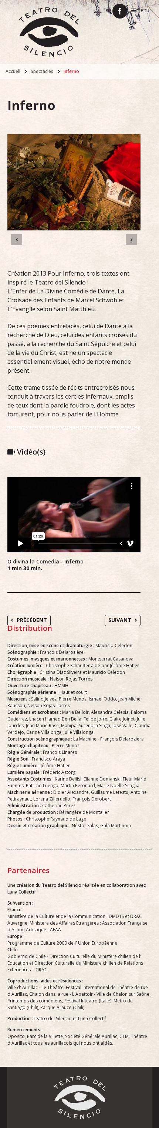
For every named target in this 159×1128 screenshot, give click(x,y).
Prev (16, 239)
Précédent (32, 619)
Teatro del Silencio (48, 32)
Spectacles (42, 71)
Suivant (119, 619)
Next (131, 239)
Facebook (119, 11)
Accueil (13, 71)
